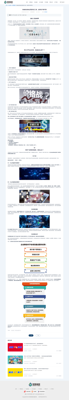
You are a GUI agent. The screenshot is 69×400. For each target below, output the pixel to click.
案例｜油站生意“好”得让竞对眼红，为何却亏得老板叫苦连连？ (36, 368)
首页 (27, 2)
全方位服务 (41, 2)
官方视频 (46, 2)
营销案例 (14, 5)
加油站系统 (12, 330)
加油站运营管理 (26, 363)
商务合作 (51, 2)
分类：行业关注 (58, 363)
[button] (62, 2)
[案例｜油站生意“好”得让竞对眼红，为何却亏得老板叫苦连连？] (31, 335)
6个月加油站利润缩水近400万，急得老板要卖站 (33, 343)
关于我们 (56, 2)
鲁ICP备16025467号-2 (43, 396)
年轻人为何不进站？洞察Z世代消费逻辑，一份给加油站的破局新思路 (38, 356)
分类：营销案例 (58, 350)
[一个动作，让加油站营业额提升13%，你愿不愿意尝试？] (37, 335)
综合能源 (35, 2)
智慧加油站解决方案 (18, 330)
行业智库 (9, 5)
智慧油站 (31, 2)
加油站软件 (29, 350)
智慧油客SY (35, 361)
